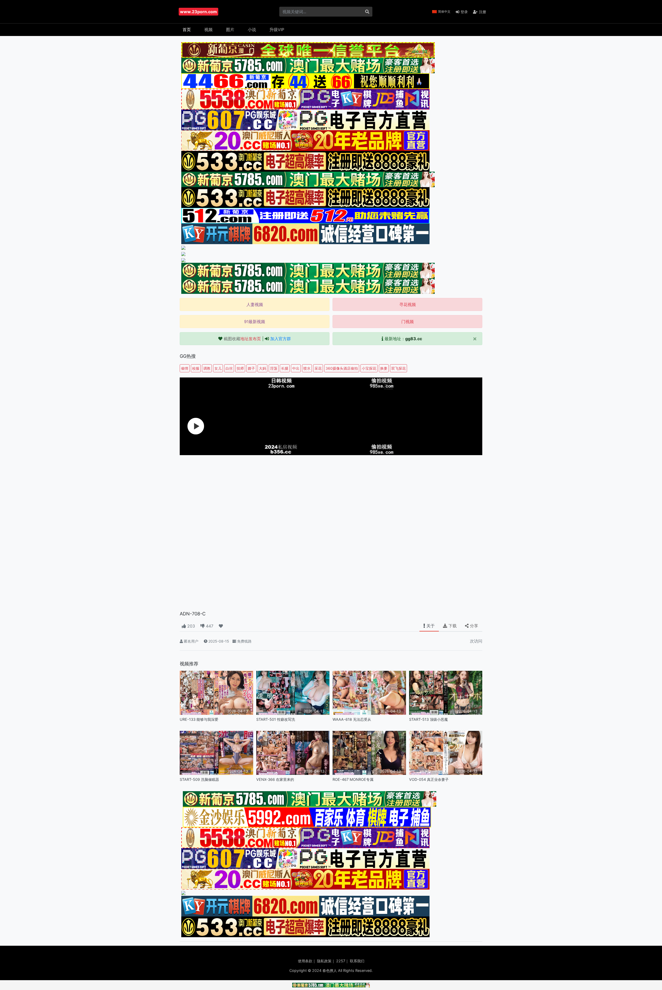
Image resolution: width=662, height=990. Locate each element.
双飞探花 (398, 368)
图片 (230, 29)
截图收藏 (242, 338)
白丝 (229, 368)
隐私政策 (324, 961)
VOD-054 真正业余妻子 (429, 779)
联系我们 (357, 961)
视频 (208, 29)
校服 (195, 368)
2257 (340, 961)
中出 (295, 368)
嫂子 (251, 368)
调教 (206, 368)
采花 (318, 368)
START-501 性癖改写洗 (275, 719)
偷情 (184, 368)
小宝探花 (369, 368)
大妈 (262, 368)
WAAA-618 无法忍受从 (352, 719)
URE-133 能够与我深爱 (199, 719)
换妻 (383, 368)
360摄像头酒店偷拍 (342, 368)
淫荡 (273, 368)
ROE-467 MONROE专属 (353, 779)
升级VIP (276, 29)
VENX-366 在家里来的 (275, 779)
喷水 (307, 368)
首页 (187, 29)
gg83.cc (413, 338)
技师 (240, 368)
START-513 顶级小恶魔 (428, 719)
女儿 (218, 368)
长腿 (284, 368)
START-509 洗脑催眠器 (199, 779)
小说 (252, 29)
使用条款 (305, 961)
